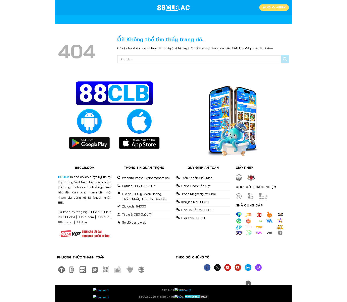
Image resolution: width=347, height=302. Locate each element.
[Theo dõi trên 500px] (248, 267)
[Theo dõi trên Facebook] (207, 267)
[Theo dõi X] (217, 267)
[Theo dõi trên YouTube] (238, 267)
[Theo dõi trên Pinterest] (227, 267)
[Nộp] (285, 59)
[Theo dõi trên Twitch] (258, 267)
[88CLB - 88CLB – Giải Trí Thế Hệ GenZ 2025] (173, 7)
